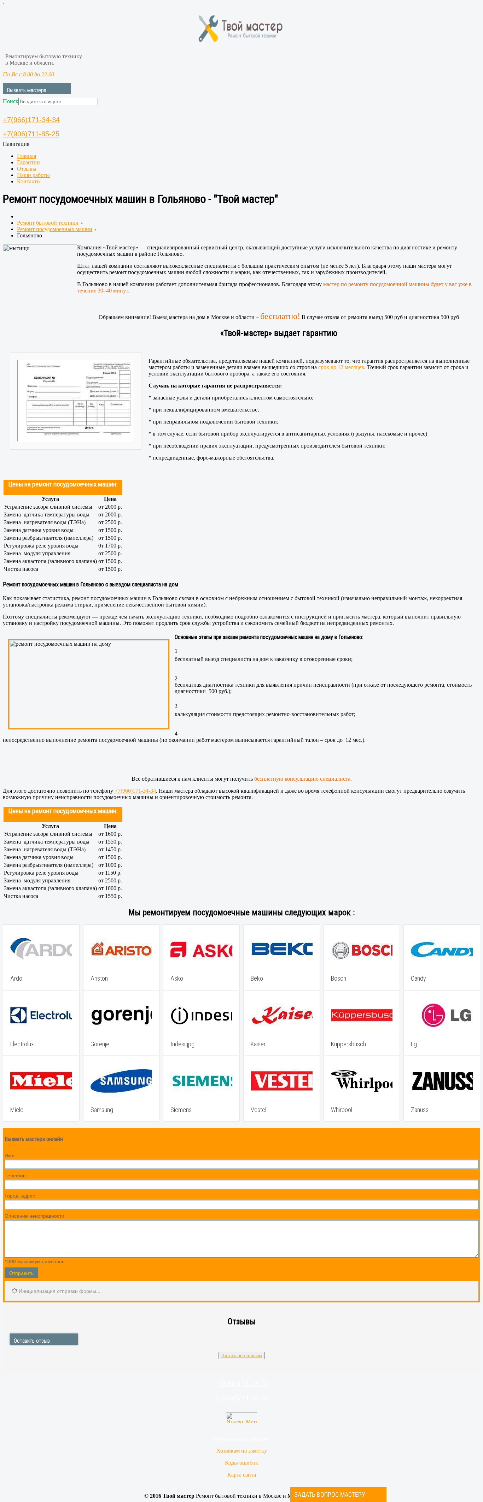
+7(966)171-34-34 (31, 120)
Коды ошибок (241, 1463)
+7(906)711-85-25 (31, 134)
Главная (26, 156)
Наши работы (33, 175)
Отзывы (26, 169)
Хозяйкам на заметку (241, 1451)
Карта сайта (241, 1475)
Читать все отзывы (241, 1355)
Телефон (15, 1175)
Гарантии (28, 162)
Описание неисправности (34, 1215)
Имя (9, 1155)
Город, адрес (20, 1195)
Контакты (29, 181)
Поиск (10, 101)
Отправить (21, 1272)
